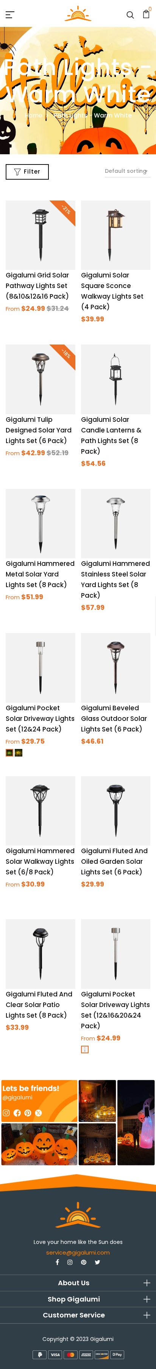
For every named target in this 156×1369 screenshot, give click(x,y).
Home (33, 115)
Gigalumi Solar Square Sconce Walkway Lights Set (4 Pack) (112, 291)
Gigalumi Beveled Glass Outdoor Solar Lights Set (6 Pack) (114, 718)
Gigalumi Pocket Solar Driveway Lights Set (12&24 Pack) (40, 718)
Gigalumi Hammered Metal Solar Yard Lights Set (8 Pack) (40, 574)
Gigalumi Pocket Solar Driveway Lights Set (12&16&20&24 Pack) (115, 1010)
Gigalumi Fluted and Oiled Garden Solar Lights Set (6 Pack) (114, 861)
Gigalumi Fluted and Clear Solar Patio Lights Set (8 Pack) (39, 1005)
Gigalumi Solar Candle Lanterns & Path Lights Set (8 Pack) (111, 435)
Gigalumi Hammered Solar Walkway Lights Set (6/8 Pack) (40, 861)
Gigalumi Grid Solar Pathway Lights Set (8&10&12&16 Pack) (37, 286)
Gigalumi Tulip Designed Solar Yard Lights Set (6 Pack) (39, 430)
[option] (78, 1123)
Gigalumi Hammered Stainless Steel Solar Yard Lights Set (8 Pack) (115, 579)
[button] (78, 1283)
